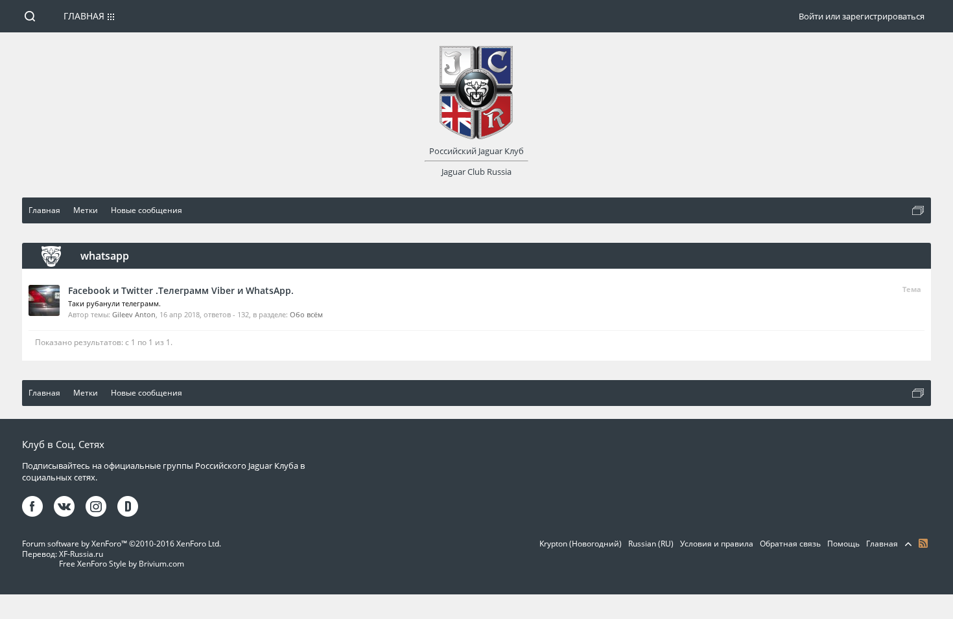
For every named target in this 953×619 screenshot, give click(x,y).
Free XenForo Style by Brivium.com (121, 563)
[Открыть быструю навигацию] (918, 210)
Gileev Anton (134, 314)
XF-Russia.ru (81, 553)
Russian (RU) (651, 543)
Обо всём (306, 314)
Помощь (843, 543)
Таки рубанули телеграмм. (114, 303)
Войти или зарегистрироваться (861, 16)
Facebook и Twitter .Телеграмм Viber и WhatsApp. (181, 290)
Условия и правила (716, 543)
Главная (84, 16)
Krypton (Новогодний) (580, 543)
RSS (923, 543)
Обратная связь (790, 543)
